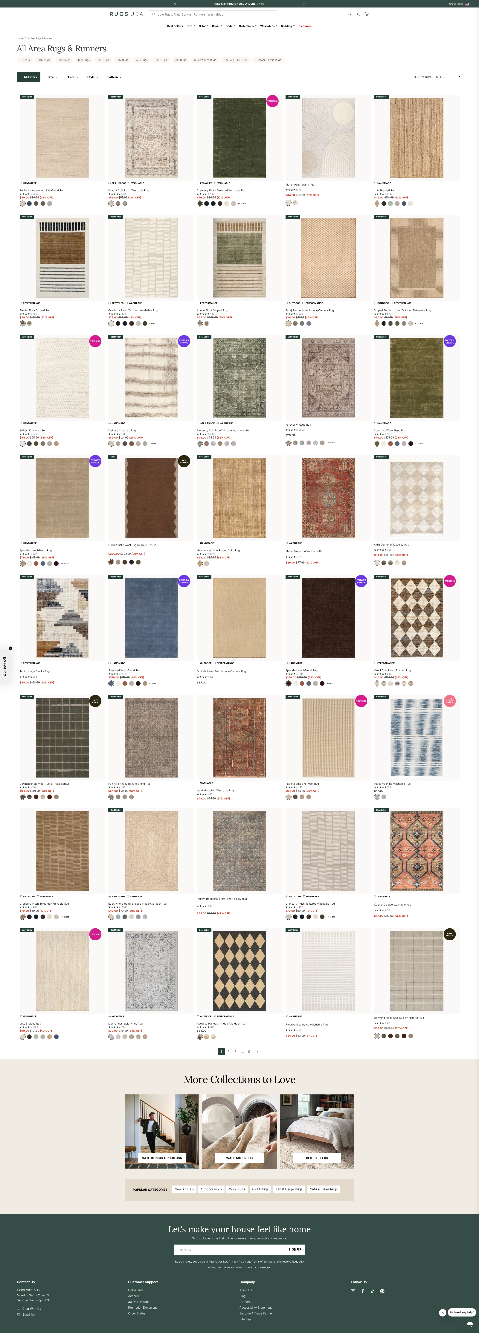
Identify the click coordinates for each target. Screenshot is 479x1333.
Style (229, 26)
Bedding (286, 26)
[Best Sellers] (317, 1131)
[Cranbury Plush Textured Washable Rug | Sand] (62, 851)
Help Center (136, 1290)
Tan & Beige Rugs (289, 1189)
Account (134, 1296)
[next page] (257, 1052)
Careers (245, 1302)
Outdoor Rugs (211, 1189)
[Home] (126, 15)
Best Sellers (175, 26)
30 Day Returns (138, 1302)
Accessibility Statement (256, 1307)
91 (249, 1052)
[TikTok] (372, 1291)
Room (216, 26)
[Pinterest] (382, 1291)
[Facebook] (363, 1291)
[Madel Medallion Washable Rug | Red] (328, 498)
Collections (246, 26)
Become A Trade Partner (256, 1313)
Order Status (136, 1313)
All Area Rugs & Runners (40, 38)
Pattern (113, 77)
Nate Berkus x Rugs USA (162, 1158)
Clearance (305, 26)
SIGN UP (295, 1249)
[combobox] (448, 77)
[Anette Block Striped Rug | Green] (240, 258)
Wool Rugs (237, 1189)
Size (190, 26)
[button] (29, 77)
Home (20, 38)
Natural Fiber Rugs (324, 1189)
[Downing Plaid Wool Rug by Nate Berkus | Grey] (417, 971)
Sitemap (245, 1319)
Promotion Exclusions (142, 1307)
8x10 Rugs (260, 1189)
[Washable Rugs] (239, 1131)
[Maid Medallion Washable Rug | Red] (240, 738)
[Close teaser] (10, 648)
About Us (246, 1290)
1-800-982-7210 (28, 1290)
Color (202, 26)
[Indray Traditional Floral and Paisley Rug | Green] (240, 851)
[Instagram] (353, 1291)
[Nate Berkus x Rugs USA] (162, 1131)
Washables (267, 26)
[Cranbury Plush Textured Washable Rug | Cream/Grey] (328, 851)
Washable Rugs (239, 1158)
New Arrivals (184, 1189)
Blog (242, 1296)
